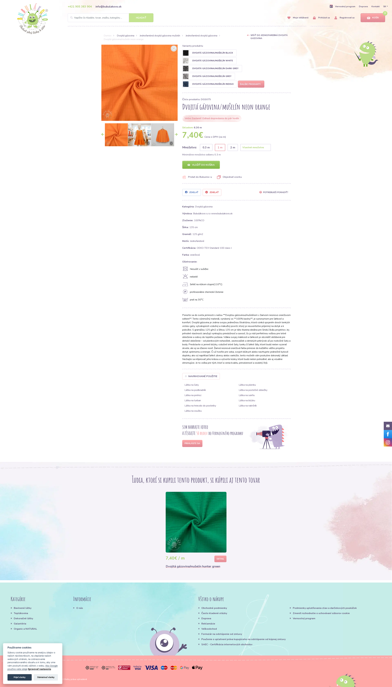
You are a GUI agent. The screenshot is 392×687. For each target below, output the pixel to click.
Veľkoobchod (209, 629)
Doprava (363, 6)
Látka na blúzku (247, 400)
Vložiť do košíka (203, 165)
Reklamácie (208, 623)
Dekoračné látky (23, 618)
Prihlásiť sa (324, 17)
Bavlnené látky (22, 608)
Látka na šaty (192, 385)
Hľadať (141, 17)
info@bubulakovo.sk (108, 6)
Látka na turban (193, 400)
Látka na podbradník (195, 390)
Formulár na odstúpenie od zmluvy (221, 634)
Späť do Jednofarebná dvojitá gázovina (269, 37)
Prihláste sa (192, 443)
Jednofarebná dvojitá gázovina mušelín (160, 35)
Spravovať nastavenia (39, 669)
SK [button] (384, 6)
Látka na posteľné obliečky (253, 390)
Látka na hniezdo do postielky (200, 405)
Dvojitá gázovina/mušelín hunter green (193, 566)
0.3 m (206, 147)
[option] (139, 83)
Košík (375, 17)
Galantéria (20, 623)
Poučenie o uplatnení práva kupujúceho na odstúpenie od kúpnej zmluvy (243, 639)
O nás (79, 608)
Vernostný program (345, 6)
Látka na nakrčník (248, 405)
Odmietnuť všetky (46, 677)
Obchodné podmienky (214, 608)
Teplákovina (21, 613)
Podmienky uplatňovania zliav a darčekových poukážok (325, 608)
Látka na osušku (193, 411)
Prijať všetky (20, 677)
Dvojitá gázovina (125, 35)
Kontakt (375, 6)
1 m (220, 147)
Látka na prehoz (193, 395)
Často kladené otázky (214, 613)
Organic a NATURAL (25, 629)
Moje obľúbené (300, 17)
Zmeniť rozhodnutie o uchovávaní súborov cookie (321, 613)
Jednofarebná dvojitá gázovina (201, 35)
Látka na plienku (247, 385)
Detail (220, 558)
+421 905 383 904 (80, 6)
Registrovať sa (346, 17)
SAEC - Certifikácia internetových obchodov (226, 644)
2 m (232, 147)
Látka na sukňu (247, 395)
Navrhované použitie (202, 376)
